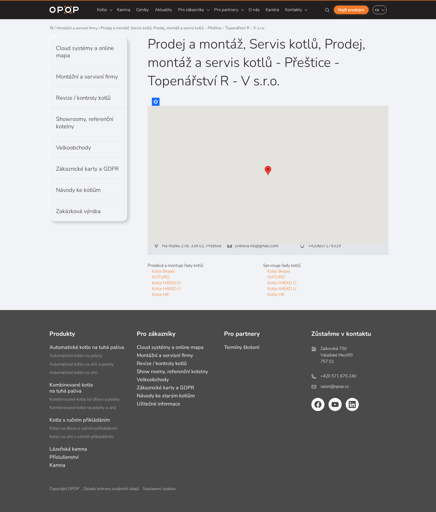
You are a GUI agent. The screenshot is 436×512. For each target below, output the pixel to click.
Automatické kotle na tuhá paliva (86, 347)
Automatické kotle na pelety (75, 356)
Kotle (102, 10)
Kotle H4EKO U (166, 289)
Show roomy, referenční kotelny (172, 371)
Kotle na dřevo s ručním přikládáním (83, 428)
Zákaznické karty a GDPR (87, 169)
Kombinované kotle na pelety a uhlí (82, 408)
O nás (254, 10)
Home (51, 28)
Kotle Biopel (163, 271)
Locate (155, 102)
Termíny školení (241, 347)
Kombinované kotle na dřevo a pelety (84, 399)
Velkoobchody (73, 147)
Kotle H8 (160, 294)
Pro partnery (226, 10)
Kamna (123, 10)
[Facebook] (317, 404)
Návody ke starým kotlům (166, 395)
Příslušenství (64, 457)
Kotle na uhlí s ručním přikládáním (81, 437)
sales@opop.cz (334, 386)
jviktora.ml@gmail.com (256, 246)
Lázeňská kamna (68, 449)
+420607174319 (324, 246)
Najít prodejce (351, 10)
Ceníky (142, 10)
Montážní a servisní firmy (77, 28)
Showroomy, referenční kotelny (84, 122)
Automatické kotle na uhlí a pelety (81, 364)
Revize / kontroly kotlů (83, 98)
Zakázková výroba (78, 211)
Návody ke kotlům (78, 190)
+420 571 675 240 (338, 376)
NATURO (161, 277)
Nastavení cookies (159, 489)
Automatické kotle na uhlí (73, 372)
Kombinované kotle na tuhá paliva (71, 387)
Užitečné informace (158, 403)
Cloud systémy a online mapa (85, 51)
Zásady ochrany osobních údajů (111, 489)
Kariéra (272, 10)
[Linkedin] (352, 404)
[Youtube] (335, 404)
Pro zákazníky (191, 10)
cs (377, 10)
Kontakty (293, 10)
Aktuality (163, 10)
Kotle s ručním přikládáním (79, 420)
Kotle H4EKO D (166, 283)
